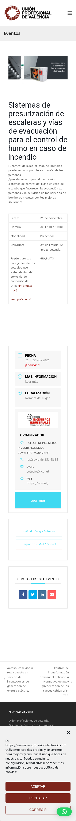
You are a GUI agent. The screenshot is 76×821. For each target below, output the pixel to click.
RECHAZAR (38, 798)
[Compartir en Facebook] (23, 594)
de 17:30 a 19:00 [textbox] (51, 227)
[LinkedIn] (42, 594)
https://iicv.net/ (38, 483)
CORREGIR (38, 809)
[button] (68, 732)
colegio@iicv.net (38, 471)
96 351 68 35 (49, 460)
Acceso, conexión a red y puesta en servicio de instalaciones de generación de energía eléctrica (18, 679)
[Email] (52, 594)
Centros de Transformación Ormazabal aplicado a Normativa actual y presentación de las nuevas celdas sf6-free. (53, 681)
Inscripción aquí (21, 299)
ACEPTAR (38, 786)
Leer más (31, 382)
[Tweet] (32, 594)
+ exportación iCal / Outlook (39, 544)
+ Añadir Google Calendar (39, 531)
